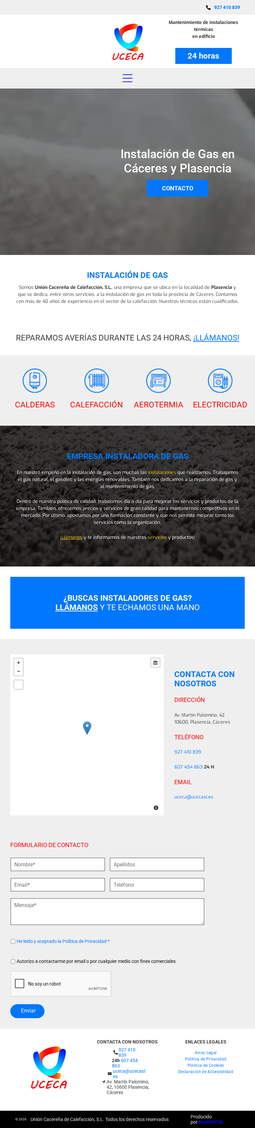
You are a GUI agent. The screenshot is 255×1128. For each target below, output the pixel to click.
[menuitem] (206, 1052)
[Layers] (155, 662)
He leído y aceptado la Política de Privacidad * (63, 941)
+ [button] (18, 662)
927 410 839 (187, 752)
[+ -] (86, 734)
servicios (157, 537)
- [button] (18, 671)
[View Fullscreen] (18, 684)
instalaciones (162, 472)
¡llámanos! (216, 337)
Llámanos (71, 537)
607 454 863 (188, 767)
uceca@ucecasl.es (193, 797)
